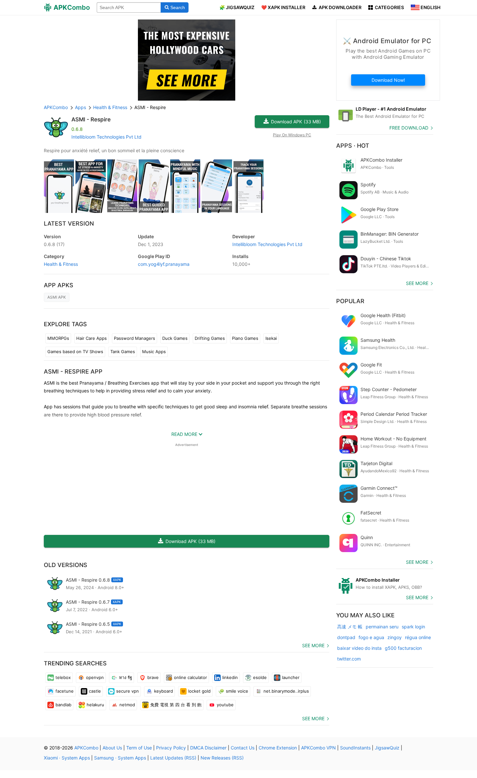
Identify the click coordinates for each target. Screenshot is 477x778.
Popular (350, 301)
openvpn (95, 677)
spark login (413, 626)
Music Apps (154, 351)
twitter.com (349, 658)
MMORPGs (58, 338)
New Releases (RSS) (222, 757)
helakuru (95, 704)
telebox (63, 677)
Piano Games (245, 338)
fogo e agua (371, 637)
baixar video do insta (359, 648)
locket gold (199, 691)
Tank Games (122, 351)
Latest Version (69, 223)
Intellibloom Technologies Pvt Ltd (106, 137)
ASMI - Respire (91, 119)
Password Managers (134, 338)
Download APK (296, 121)
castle (95, 691)
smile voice (237, 691)
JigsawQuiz (387, 747)
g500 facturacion (403, 648)
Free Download (408, 127)
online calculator (190, 677)
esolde (260, 677)
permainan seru (382, 626)
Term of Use (139, 747)
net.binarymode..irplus (286, 691)
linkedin (230, 677)
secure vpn (127, 691)
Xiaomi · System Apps (67, 757)
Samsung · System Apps (120, 757)
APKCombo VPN (318, 747)
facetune (64, 691)
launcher (291, 677)
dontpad (346, 637)
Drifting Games (210, 338)
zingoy (394, 637)
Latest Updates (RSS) (173, 757)
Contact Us (242, 747)
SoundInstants (355, 747)
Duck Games (175, 338)
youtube (225, 704)
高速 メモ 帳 (349, 626)
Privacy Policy (171, 747)
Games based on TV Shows (75, 351)
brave (153, 677)
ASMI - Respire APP (73, 371)
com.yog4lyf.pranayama (164, 264)
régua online (418, 637)
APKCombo (56, 107)
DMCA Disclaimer (208, 747)
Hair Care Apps (91, 338)
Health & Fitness (61, 264)
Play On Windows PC (292, 134)
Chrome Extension (278, 747)
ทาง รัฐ (125, 677)
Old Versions (65, 565)
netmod (127, 704)
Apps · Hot (352, 145)
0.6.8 (54, 244)
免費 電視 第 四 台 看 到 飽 (176, 704)
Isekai (271, 338)
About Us (112, 747)
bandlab (63, 704)
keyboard (163, 691)
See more (313, 645)
